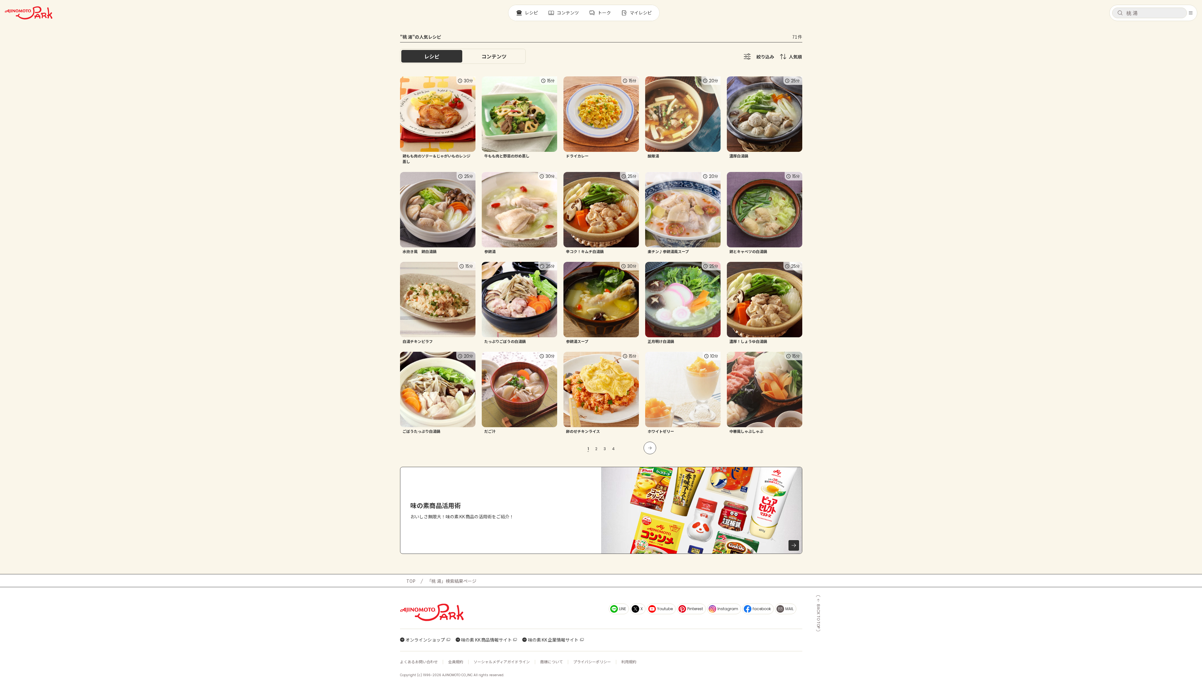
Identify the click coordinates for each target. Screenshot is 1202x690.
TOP (410, 581)
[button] (1149, 13)
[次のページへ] (650, 448)
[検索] (1120, 13)
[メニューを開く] (1190, 13)
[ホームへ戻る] (28, 12)
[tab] (494, 56)
